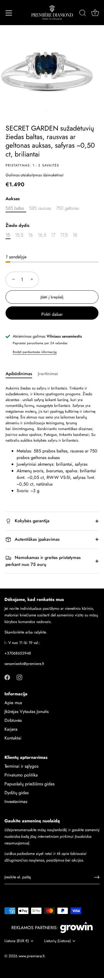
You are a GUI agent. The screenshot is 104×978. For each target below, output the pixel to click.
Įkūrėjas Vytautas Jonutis (26, 711)
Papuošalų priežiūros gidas (29, 784)
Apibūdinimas (19, 373)
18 (75, 235)
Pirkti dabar (52, 314)
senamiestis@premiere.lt (24, 663)
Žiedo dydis (17, 225)
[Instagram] (19, 677)
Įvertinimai (48, 373)
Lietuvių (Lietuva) (57, 941)
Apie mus (13, 702)
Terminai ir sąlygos (21, 766)
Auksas (13, 198)
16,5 (42, 235)
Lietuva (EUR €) (16, 941)
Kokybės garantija (31, 521)
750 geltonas (67, 208)
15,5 (19, 235)
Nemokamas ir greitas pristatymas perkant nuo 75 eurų (43, 561)
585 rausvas (40, 208)
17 (53, 235)
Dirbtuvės (13, 720)
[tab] (22, 373)
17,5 (64, 235)
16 (30, 235)
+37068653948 (17, 653)
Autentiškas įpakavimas (36, 539)
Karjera (10, 729)
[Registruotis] (97, 877)
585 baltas (15, 208)
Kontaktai (12, 738)
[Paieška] (83, 14)
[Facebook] (7, 677)
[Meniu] (9, 13)
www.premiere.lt (31, 956)
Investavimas (15, 801)
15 (8, 235)
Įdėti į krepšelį (52, 297)
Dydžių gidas (16, 792)
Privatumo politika (21, 775)
